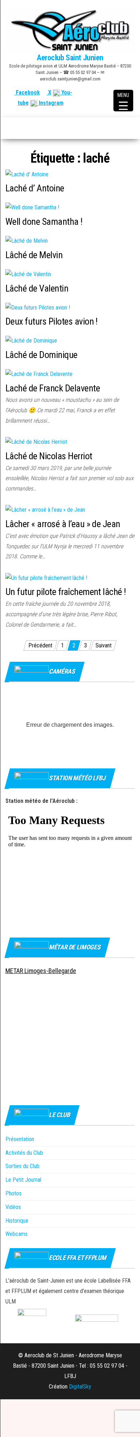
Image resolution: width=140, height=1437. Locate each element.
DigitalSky (80, 1386)
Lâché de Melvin (33, 255)
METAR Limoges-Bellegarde (40, 971)
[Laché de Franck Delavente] (39, 374)
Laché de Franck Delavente (52, 388)
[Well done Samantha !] (32, 207)
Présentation (19, 1139)
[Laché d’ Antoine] (26, 174)
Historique (16, 1220)
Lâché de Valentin (36, 288)
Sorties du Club (22, 1166)
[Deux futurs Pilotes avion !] (37, 307)
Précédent (40, 645)
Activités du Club (24, 1152)
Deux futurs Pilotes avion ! (51, 321)
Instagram (50, 102)
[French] (96, 92)
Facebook (27, 92)
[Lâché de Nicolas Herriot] (36, 441)
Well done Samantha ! (44, 221)
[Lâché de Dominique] (31, 340)
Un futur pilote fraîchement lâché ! (65, 591)
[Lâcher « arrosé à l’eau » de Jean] (45, 509)
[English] (105, 92)
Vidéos (13, 1207)
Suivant (103, 645)
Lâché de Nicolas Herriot (48, 456)
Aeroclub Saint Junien (70, 57)
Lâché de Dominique (41, 354)
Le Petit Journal (23, 1179)
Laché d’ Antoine (34, 188)
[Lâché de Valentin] (28, 273)
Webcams (16, 1234)
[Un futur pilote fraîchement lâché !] (46, 577)
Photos (13, 1193)
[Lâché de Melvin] (26, 240)
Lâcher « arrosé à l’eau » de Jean (62, 523)
